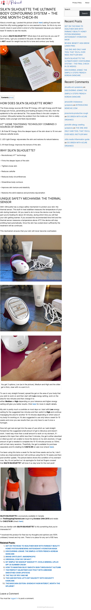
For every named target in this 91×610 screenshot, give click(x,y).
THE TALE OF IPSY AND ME (17, 575)
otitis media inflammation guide (77, 139)
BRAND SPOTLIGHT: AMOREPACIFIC (21, 557)
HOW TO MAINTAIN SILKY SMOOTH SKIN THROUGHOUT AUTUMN (33, 567)
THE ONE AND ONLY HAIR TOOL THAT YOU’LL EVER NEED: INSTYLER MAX (75, 52)
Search (67, 9)
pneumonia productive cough (76, 113)
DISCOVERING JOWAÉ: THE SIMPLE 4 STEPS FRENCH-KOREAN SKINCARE (76, 72)
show (11, 97)
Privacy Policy (77, 3)
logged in (14, 598)
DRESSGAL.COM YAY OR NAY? (18, 559)
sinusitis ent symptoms (74, 87)
